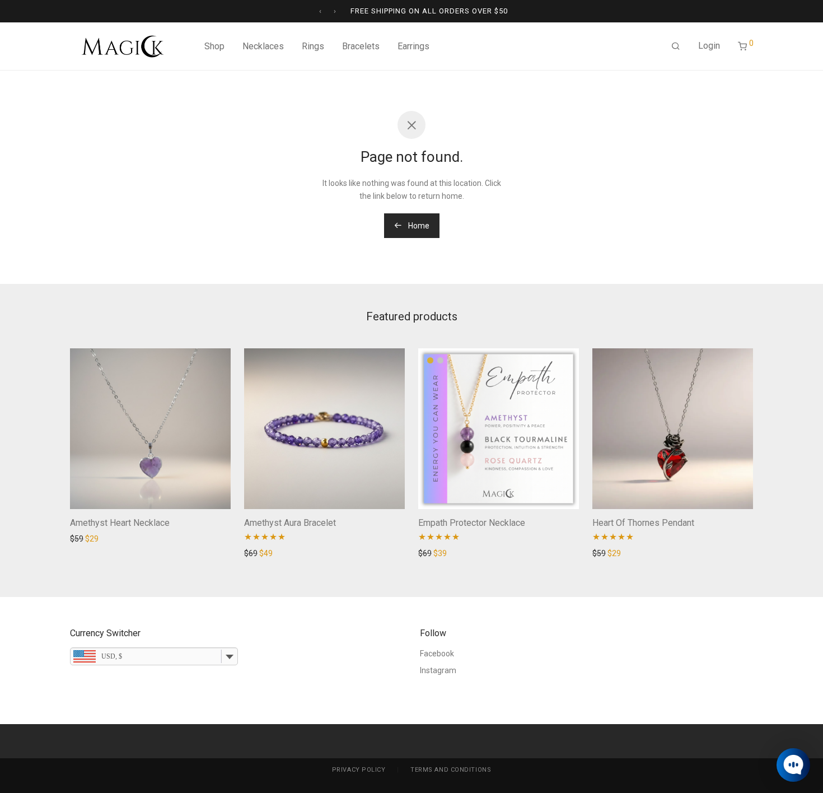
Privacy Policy (359, 769)
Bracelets (361, 46)
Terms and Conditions (450, 769)
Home (417, 225)
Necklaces (263, 46)
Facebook (437, 653)
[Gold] (430, 360)
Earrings (413, 46)
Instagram (438, 670)
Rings (313, 46)
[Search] (675, 46)
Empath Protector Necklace (471, 522)
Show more (131, 538)
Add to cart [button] (86, 538)
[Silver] (440, 360)
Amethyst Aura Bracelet (290, 522)
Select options (440, 553)
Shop (214, 46)
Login (709, 45)
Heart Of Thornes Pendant (643, 522)
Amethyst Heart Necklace (120, 522)
